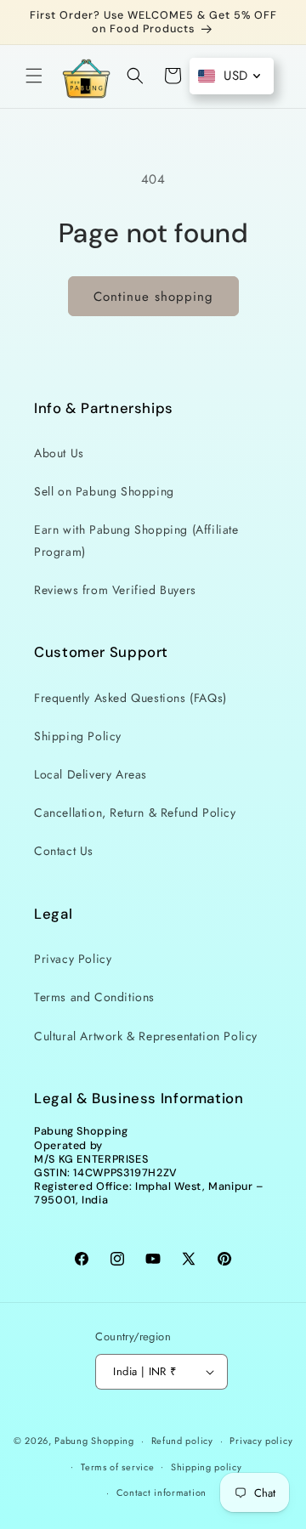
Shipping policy (206, 1467)
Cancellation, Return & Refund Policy (135, 812)
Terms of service (117, 1467)
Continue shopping (153, 296)
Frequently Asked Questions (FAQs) (130, 697)
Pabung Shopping (94, 1440)
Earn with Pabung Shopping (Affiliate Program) (136, 540)
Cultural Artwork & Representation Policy (146, 1036)
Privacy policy (261, 1440)
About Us (59, 453)
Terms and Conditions (94, 996)
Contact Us (64, 850)
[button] (34, 75)
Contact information (161, 1492)
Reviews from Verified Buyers (115, 589)
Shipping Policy (78, 736)
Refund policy (182, 1440)
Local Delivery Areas (90, 774)
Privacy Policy (72, 958)
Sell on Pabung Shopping (104, 491)
